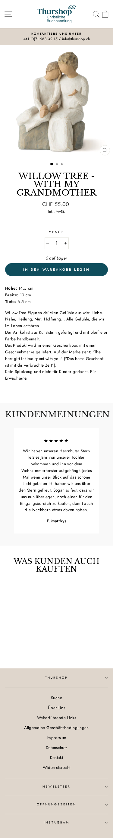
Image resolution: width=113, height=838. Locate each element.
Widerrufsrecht (57, 767)
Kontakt (56, 757)
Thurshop (56, 677)
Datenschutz (56, 747)
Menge (56, 232)
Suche (56, 698)
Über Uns (56, 708)
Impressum (56, 737)
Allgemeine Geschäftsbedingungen (56, 728)
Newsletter (56, 786)
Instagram (56, 822)
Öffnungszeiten (56, 804)
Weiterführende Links (56, 718)
